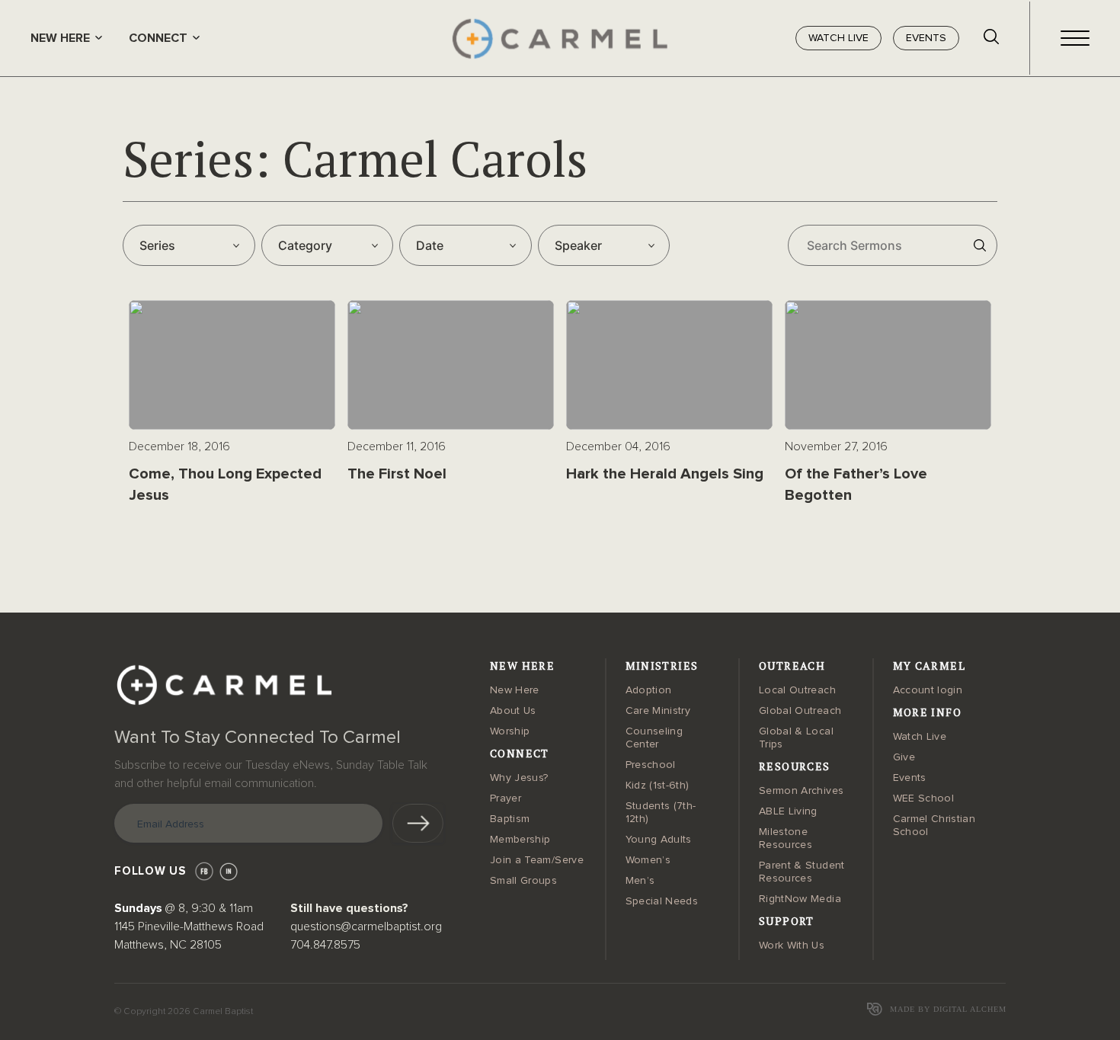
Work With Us (791, 945)
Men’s (640, 880)
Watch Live (920, 736)
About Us (513, 711)
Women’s (648, 860)
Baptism (510, 819)
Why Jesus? (519, 778)
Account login (928, 690)
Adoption (649, 690)
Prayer (505, 798)
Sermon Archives (801, 791)
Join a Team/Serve (537, 860)
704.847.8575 (325, 945)
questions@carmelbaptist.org (366, 926)
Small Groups (523, 880)
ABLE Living (788, 811)
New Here (514, 690)
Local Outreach (797, 690)
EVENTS (926, 38)
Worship (510, 731)
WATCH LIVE (838, 38)
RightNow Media (800, 899)
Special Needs (662, 901)
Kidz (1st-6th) (658, 785)
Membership (520, 839)
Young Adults (659, 839)
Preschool (651, 765)
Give (904, 757)
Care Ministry (658, 711)
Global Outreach (800, 711)
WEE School (924, 798)
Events (909, 778)
